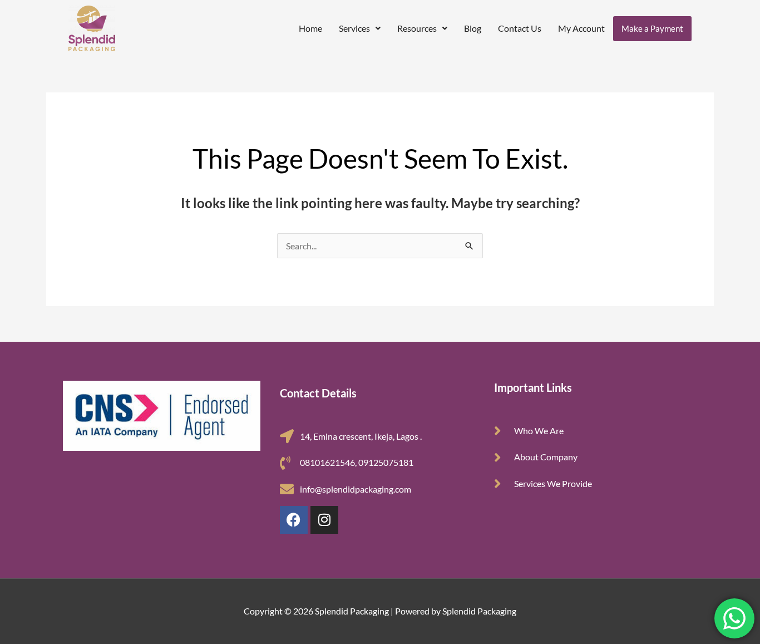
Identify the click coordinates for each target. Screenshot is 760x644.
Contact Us (519, 28)
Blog (472, 28)
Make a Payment (652, 28)
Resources (417, 28)
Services (354, 28)
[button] (359, 28)
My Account (581, 28)
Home (310, 28)
